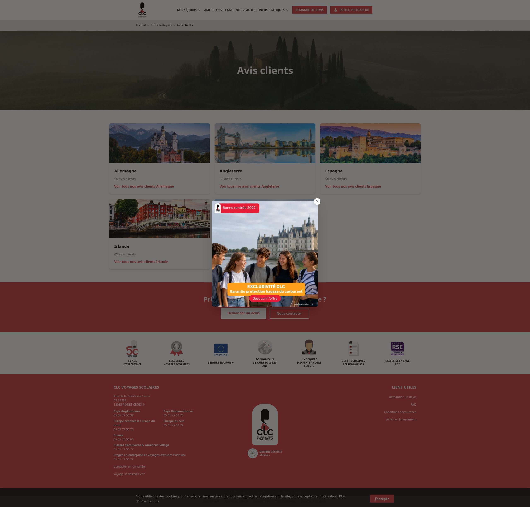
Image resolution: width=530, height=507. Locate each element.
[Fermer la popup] (317, 201)
